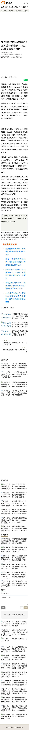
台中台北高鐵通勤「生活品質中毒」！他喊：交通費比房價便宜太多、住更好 (15, 273)
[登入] (24, 3)
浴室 (26, 11)
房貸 (12, 307)
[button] (27, 3)
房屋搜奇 (22, 7)
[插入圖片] (21, 607)
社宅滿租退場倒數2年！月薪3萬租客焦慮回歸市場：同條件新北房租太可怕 (15, 286)
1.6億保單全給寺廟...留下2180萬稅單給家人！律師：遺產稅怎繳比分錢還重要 (15, 297)
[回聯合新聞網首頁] (3, 2)
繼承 (11, 11)
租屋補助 (19, 11)
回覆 (25, 608)
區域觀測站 (13, 7)
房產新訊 (4, 7)
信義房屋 (5, 307)
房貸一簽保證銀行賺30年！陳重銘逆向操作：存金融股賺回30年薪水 (15, 262)
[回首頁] (7, 2)
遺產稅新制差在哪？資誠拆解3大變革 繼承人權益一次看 (15, 251)
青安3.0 (4, 11)
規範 (3, 608)
